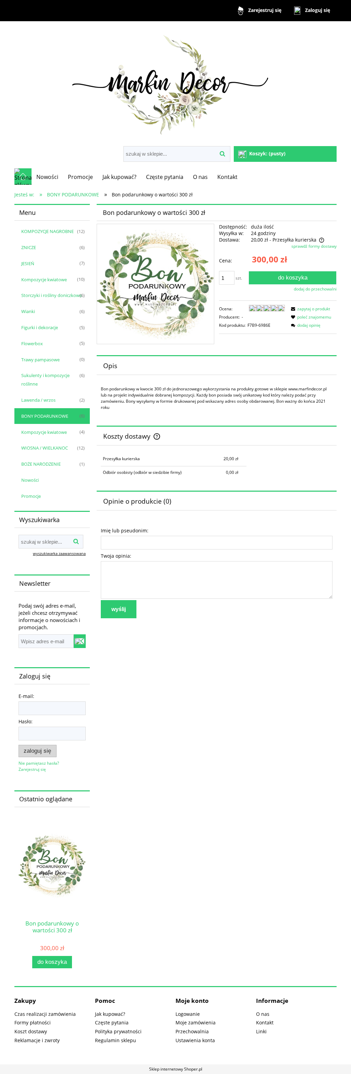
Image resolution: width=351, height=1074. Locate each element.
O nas (262, 1014)
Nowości (30, 480)
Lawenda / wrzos (38, 400)
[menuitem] (47, 176)
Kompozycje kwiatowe (44, 279)
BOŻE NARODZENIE (41, 464)
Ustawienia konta (195, 1040)
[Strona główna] (175, 84)
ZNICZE (28, 247)
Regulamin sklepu (115, 1040)
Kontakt (265, 1022)
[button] (309, 309)
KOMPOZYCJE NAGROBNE (47, 231)
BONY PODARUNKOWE (44, 416)
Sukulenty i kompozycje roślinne (45, 379)
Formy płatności (32, 1022)
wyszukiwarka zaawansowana (59, 553)
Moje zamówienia (196, 1022)
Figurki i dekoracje (39, 327)
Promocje (31, 496)
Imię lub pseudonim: (124, 530)
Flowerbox (32, 343)
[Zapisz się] (80, 641)
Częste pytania (112, 1022)
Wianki (28, 311)
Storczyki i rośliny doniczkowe (51, 295)
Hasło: (26, 721)
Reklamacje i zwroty (37, 1040)
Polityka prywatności (118, 1031)
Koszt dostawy (30, 1031)
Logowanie (188, 1014)
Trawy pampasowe (40, 360)
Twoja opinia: (116, 556)
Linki (261, 1031)
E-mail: (26, 696)
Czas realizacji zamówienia (45, 1014)
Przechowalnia (192, 1031)
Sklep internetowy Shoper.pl (175, 1069)
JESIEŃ (27, 263)
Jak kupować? (110, 1014)
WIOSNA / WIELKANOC (44, 448)
